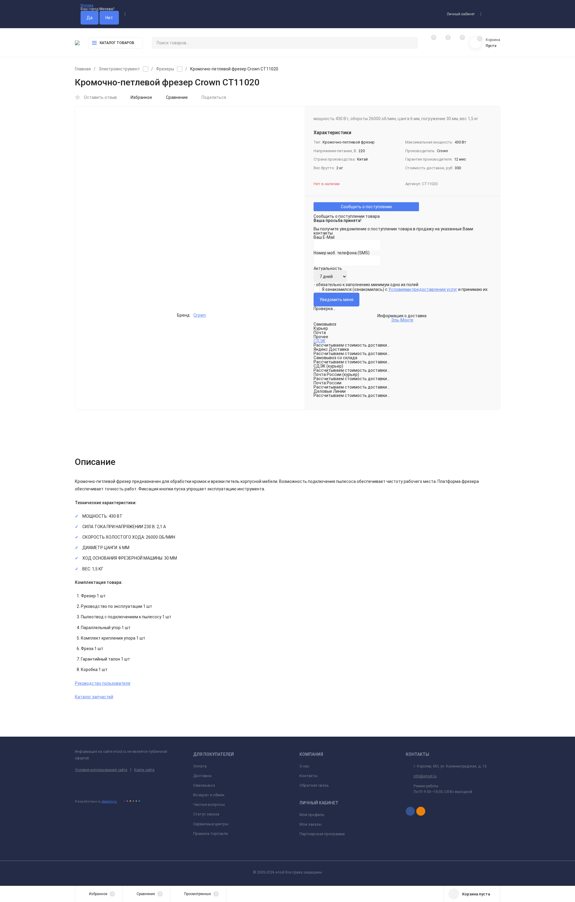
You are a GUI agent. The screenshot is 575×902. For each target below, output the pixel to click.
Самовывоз (204, 785)
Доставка (202, 775)
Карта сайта (144, 770)
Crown (199, 315)
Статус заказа (206, 814)
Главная (83, 69)
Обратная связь (314, 785)
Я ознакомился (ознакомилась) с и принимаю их (404, 289)
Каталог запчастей (94, 696)
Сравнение (177, 97)
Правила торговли (210, 833)
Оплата (200, 766)
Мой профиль (311, 814)
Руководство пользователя (102, 683)
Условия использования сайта (101, 770)
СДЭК (320, 341)
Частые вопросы (209, 804)
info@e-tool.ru (425, 776)
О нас (304, 766)
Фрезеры (165, 69)
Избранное (141, 97)
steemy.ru (109, 801)
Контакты (308, 775)
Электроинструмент (119, 69)
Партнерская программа (322, 834)
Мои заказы (310, 824)
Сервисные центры (211, 824)
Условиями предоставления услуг (422, 289)
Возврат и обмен (208, 795)
